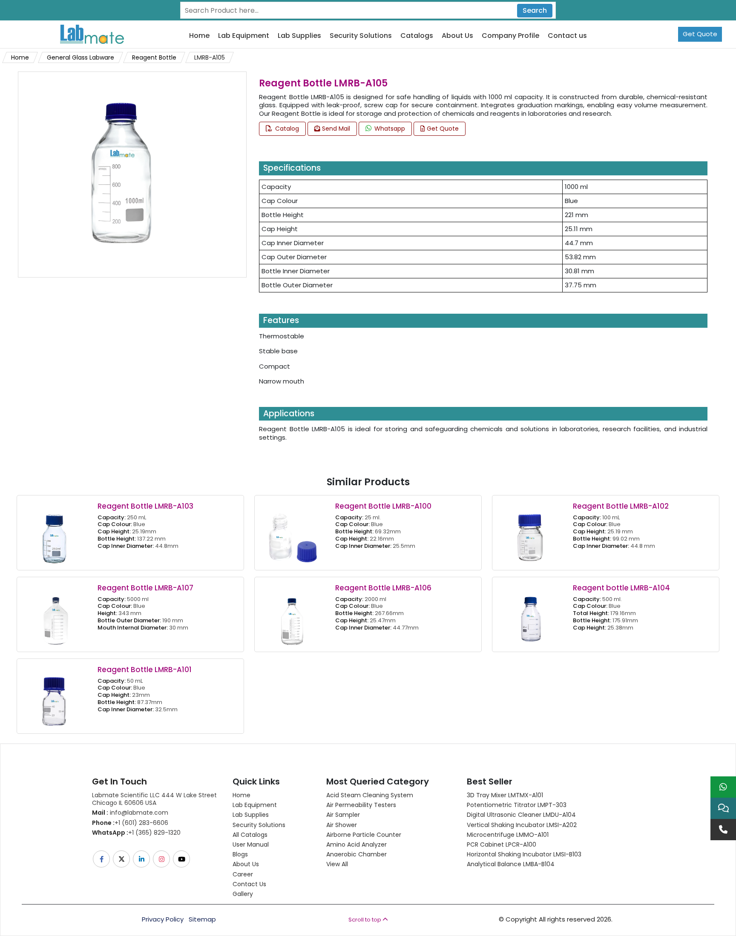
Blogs (240, 854)
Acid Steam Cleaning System (369, 795)
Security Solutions (361, 35)
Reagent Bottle (154, 57)
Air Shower (341, 825)
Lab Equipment (243, 35)
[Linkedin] (142, 858)
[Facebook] (102, 858)
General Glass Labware (80, 57)
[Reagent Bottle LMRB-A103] (55, 532)
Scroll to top (365, 920)
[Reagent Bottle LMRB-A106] (293, 614)
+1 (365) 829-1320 (136, 832)
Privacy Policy (163, 919)
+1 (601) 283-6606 (130, 823)
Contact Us (249, 884)
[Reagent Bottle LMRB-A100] (293, 532)
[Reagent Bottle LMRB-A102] (530, 532)
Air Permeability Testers (361, 805)
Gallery (243, 894)
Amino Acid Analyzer (356, 844)
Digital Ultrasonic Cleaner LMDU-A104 (521, 815)
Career (243, 874)
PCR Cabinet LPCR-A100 (501, 844)
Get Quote (700, 33)
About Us (457, 35)
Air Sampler (343, 815)
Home (199, 35)
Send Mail (335, 128)
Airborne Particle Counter (363, 835)
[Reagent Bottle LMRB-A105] (120, 173)
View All (337, 864)
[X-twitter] (122, 858)
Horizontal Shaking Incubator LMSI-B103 (524, 854)
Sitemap (202, 919)
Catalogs (416, 35)
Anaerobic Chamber (356, 854)
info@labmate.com (130, 812)
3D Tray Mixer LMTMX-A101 (505, 795)
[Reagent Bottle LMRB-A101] (55, 695)
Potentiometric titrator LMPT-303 (516, 805)
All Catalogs (250, 835)
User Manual (251, 844)
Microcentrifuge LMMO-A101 (508, 835)
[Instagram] (162, 858)
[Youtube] (182, 858)
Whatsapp (389, 128)
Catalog (286, 128)
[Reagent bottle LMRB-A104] (530, 614)
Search (535, 10)
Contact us (567, 35)
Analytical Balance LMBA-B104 (511, 864)
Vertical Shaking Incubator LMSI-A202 (522, 825)
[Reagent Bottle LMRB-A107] (55, 614)
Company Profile (510, 35)
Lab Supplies (299, 35)
